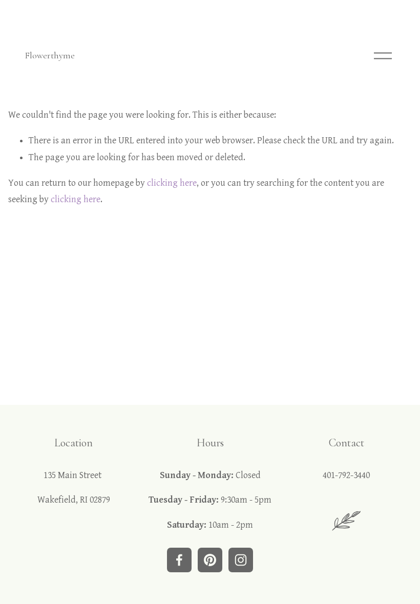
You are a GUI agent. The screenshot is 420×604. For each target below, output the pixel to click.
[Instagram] (240, 560)
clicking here (172, 183)
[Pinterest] (210, 560)
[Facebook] (179, 560)
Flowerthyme (50, 55)
